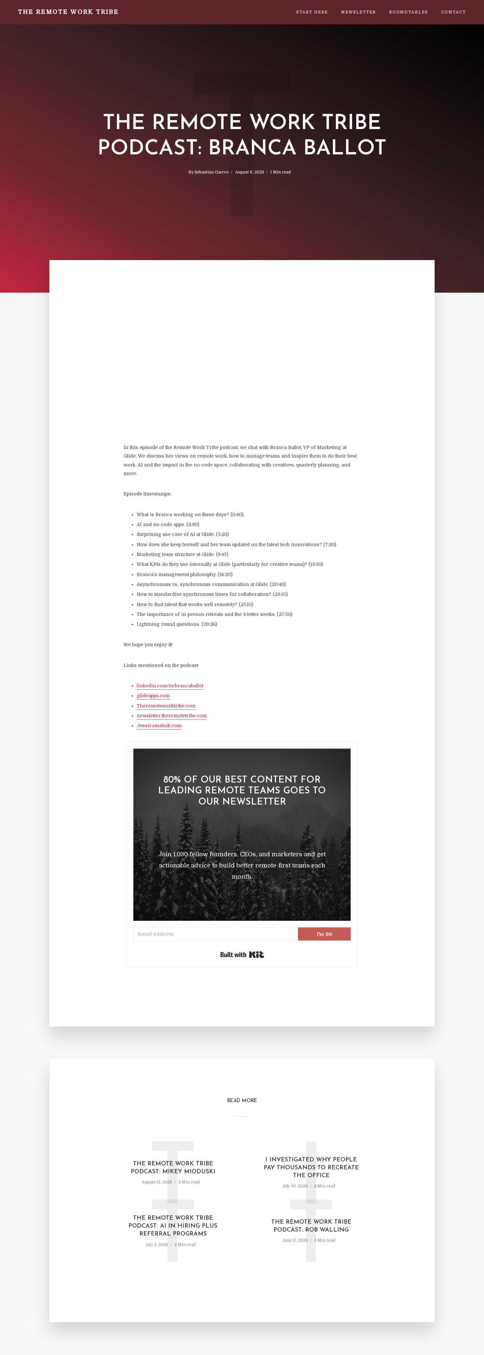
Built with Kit (242, 955)
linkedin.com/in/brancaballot (170, 685)
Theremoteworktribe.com (166, 705)
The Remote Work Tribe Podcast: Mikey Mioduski (173, 1168)
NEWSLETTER (358, 12)
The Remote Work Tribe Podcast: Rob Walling (311, 1226)
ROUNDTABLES (408, 12)
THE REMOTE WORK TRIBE (68, 12)
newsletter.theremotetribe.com (172, 715)
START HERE (312, 12)
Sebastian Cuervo (212, 172)
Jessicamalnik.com (159, 725)
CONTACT (453, 12)
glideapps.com (153, 695)
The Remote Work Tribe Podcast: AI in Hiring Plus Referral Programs (172, 1226)
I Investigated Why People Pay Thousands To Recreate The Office (311, 1168)
